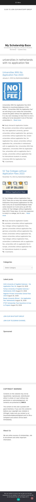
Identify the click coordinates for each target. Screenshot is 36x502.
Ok (18, 499)
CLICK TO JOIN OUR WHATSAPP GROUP (18, 9)
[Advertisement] (18, 28)
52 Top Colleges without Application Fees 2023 (14, 172)
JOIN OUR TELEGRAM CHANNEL (14, 320)
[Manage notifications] (32, 498)
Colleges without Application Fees (17, 226)
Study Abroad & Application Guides (16, 125)
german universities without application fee (17, 228)
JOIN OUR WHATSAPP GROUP (13, 316)
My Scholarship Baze (18, 45)
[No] (34, 497)
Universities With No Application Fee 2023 (13, 73)
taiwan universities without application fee (17, 236)
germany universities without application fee (17, 231)
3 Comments (8, 161)
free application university (14, 130)
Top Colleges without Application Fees (15, 239)
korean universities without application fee (17, 234)
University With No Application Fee (14, 159)
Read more (17, 120)
